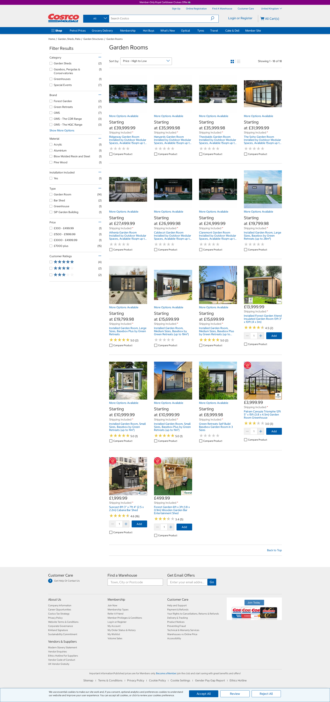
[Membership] (136, 30)
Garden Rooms (114, 38)
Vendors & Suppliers (62, 642)
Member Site (253, 30)
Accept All (204, 694)
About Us (54, 599)
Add (274, 335)
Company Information (59, 605)
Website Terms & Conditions (63, 621)
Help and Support (177, 605)
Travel (214, 30)
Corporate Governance (60, 626)
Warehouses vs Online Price (182, 634)
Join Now (112, 605)
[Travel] (218, 30)
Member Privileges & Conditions (125, 617)
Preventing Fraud (176, 626)
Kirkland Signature (58, 630)
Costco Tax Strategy (58, 613)
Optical (185, 30)
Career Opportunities (59, 609)
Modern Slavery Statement (62, 647)
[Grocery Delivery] (113, 30)
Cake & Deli (232, 30)
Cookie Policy (157, 680)
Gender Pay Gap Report (210, 680)
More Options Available (123, 116)
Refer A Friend (115, 613)
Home (51, 38)
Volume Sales (115, 638)
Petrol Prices (78, 30)
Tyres (200, 30)
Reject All (266, 694)
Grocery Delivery (102, 30)
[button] (214, 18)
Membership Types (118, 609)
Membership (128, 30)
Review (235, 694)
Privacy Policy (55, 617)
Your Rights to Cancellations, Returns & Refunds (193, 613)
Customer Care (60, 575)
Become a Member (166, 673)
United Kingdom (270, 8)
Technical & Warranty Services (183, 630)
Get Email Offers (181, 575)
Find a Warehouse (122, 575)
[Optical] (190, 30)
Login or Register (240, 18)
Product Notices (176, 621)
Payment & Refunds (178, 609)
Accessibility (174, 638)
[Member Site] (261, 30)
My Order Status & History (122, 630)
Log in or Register (117, 621)
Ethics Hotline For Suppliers (63, 655)
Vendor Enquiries (57, 651)
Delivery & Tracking (177, 617)
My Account (114, 626)
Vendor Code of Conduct (61, 659)
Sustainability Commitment (62, 634)
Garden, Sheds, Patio (69, 38)
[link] (128, 110)
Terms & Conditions (110, 680)
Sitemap (88, 680)
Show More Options (62, 130)
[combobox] (95, 18)
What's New (167, 30)
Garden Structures (93, 38)
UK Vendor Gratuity (58, 663)
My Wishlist (114, 634)
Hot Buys (148, 30)
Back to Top (274, 550)
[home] (63, 18)
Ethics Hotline (238, 680)
